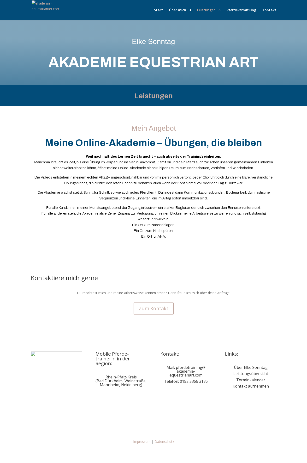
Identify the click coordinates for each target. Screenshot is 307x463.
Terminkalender (250, 380)
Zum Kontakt (153, 308)
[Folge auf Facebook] (164, 396)
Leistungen (206, 10)
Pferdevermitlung (241, 10)
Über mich (177, 10)
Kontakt (269, 10)
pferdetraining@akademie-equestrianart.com (188, 371)
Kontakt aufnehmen (251, 386)
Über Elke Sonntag (251, 367)
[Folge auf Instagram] (173, 396)
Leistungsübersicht (250, 373)
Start (158, 10)
